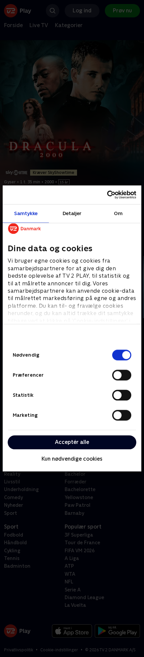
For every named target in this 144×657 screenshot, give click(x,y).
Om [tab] (118, 213)
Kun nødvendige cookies (72, 459)
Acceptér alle (72, 442)
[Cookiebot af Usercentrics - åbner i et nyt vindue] (107, 194)
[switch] (121, 375)
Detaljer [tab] (72, 213)
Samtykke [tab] (26, 213)
